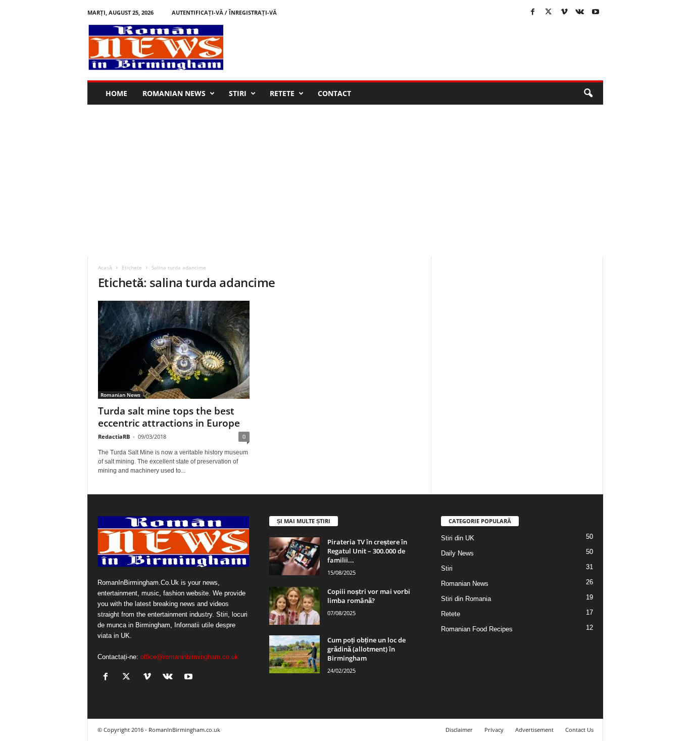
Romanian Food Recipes (477, 629)
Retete (282, 93)
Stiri (238, 93)
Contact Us (579, 729)
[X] (549, 12)
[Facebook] (533, 12)
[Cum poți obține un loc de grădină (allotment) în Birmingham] (294, 654)
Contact (334, 93)
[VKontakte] (580, 12)
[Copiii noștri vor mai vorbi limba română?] (294, 606)
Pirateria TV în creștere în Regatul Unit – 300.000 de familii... (367, 551)
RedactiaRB (114, 436)
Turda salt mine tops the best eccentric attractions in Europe (169, 417)
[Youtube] (595, 12)
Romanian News (174, 93)
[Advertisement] (419, 47)
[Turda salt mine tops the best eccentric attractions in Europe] (174, 350)
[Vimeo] (564, 12)
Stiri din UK (457, 538)
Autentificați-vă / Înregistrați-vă (224, 12)
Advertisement (534, 729)
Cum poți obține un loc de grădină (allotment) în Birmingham (366, 649)
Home (116, 93)
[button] (588, 93)
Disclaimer (459, 729)
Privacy (494, 729)
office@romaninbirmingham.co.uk (189, 657)
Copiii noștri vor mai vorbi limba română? (368, 596)
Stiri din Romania (466, 599)
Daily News (457, 553)
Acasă (105, 267)
